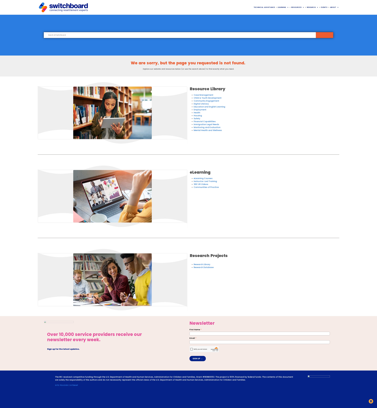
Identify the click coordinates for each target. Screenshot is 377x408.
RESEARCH (311, 7)
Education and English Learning (209, 106)
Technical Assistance (264, 7)
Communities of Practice (206, 187)
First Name (195, 330)
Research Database (204, 267)
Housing (198, 115)
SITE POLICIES (61, 385)
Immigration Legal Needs (206, 124)
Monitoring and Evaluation (207, 127)
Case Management (203, 95)
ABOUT (333, 7)
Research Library (202, 264)
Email (192, 338)
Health (197, 112)
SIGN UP (197, 358)
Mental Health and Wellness (208, 130)
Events (324, 7)
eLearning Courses (203, 178)
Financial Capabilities (205, 121)
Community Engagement (206, 100)
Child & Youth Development (208, 98)
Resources (296, 7)
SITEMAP (74, 385)
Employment (200, 109)
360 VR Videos (201, 184)
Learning (282, 7)
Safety (197, 118)
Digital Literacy (201, 103)
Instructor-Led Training (205, 181)
